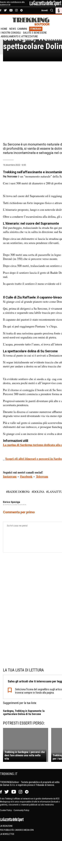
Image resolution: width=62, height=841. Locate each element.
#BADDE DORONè (18, 492)
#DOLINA (38, 492)
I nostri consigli (11, 32)
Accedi (44, 10)
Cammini (22, 28)
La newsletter (7, 834)
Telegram (42, 476)
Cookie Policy (6, 810)
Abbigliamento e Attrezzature (19, 36)
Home (4, 28)
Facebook (26, 476)
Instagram (10, 476)
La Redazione (6, 826)
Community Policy (21, 810)
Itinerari (35, 28)
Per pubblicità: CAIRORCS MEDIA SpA (17, 830)
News (12, 28)
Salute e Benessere (35, 32)
